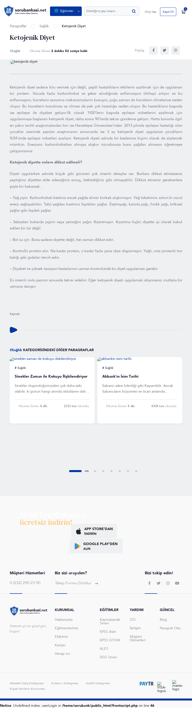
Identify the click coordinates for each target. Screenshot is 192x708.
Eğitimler (66, 11)
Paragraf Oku (170, 628)
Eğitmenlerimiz (66, 628)
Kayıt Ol (168, 12)
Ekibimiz (61, 636)
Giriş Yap (150, 12)
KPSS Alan (108, 631)
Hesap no (62, 653)
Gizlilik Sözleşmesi (98, 683)
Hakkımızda (63, 619)
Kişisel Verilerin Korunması (27, 689)
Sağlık (44, 26)
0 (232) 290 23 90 (25, 583)
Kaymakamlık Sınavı (110, 621)
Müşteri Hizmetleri (138, 638)
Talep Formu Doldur (73, 583)
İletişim (135, 628)
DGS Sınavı (108, 657)
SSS (133, 619)
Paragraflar (18, 26)
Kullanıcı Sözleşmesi (64, 683)
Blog (163, 619)
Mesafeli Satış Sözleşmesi (27, 683)
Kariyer (60, 645)
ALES (104, 648)
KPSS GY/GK (110, 640)
